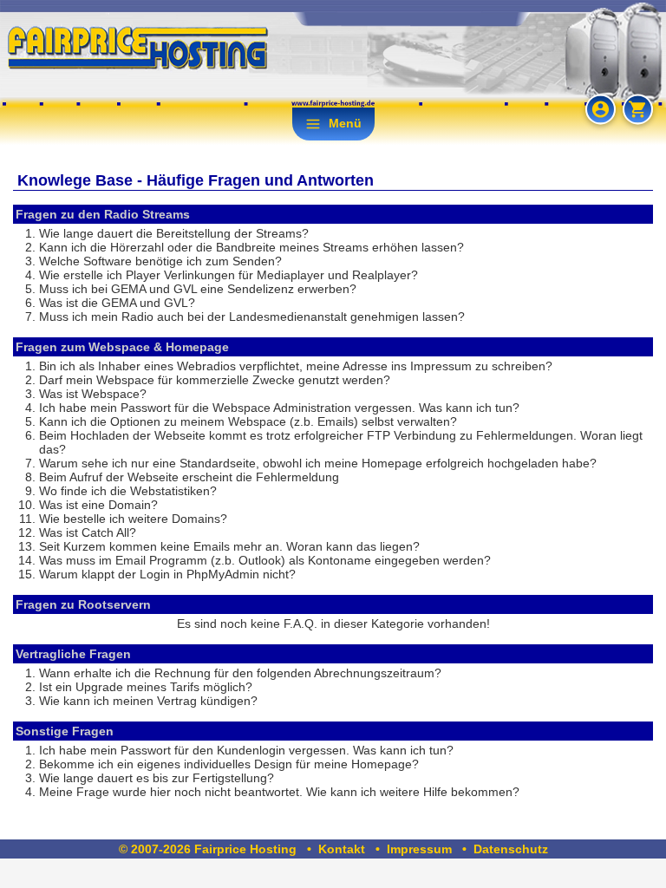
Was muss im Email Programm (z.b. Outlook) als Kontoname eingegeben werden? (265, 560)
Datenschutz (510, 849)
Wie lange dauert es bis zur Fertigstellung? (156, 778)
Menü (343, 123)
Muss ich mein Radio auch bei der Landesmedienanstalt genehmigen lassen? (252, 316)
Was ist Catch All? (87, 532)
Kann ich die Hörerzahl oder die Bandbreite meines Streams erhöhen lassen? (251, 247)
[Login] (600, 109)
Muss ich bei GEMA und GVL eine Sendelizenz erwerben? (197, 289)
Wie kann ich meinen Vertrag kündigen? (148, 701)
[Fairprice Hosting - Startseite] (333, 54)
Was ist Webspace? (93, 394)
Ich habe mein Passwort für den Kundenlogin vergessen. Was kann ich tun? (246, 750)
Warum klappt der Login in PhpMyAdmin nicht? (167, 574)
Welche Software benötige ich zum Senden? (160, 261)
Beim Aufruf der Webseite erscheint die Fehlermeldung (189, 477)
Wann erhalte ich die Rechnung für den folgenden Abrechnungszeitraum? (240, 673)
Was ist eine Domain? (98, 505)
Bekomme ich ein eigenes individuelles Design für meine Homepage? (229, 764)
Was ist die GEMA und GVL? (117, 303)
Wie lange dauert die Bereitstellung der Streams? (174, 233)
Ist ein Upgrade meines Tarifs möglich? (145, 687)
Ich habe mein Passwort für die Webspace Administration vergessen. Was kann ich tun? (279, 408)
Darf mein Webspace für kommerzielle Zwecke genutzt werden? (214, 380)
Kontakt (341, 849)
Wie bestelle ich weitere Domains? (133, 519)
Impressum (419, 849)
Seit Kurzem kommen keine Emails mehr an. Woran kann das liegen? (229, 546)
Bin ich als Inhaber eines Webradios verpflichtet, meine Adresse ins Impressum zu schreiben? (295, 366)
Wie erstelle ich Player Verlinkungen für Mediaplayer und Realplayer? (228, 275)
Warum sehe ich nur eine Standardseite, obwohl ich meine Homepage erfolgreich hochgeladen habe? (318, 463)
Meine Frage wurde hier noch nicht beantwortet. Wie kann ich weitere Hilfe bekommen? (279, 792)
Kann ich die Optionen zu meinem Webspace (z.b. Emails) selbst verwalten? (248, 421)
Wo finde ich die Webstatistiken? (128, 491)
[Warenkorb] (638, 109)
